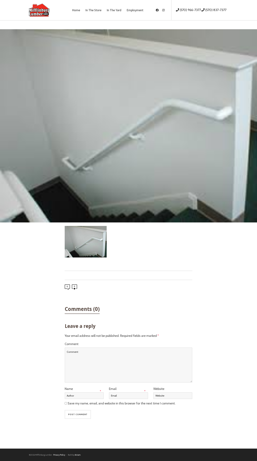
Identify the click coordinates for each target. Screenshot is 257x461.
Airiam (78, 455)
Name (69, 389)
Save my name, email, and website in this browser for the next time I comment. (122, 403)
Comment (71, 344)
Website (158, 389)
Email (112, 389)
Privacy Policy (59, 455)
